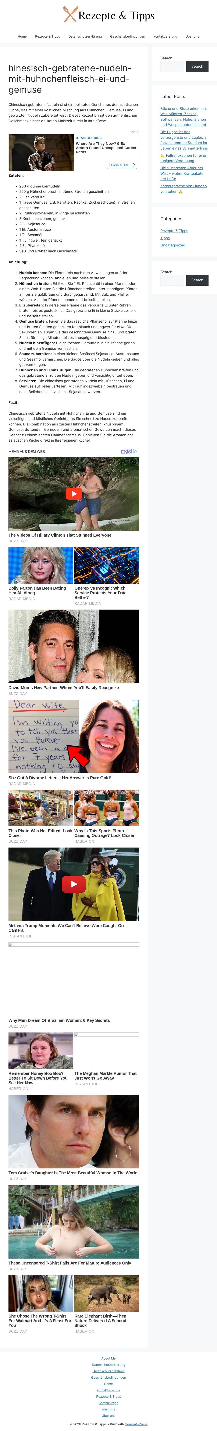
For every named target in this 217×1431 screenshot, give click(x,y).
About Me (108, 1358)
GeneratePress (136, 1424)
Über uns (192, 36)
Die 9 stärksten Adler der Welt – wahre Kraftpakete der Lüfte (181, 173)
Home (22, 36)
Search (166, 58)
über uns (108, 1409)
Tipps (165, 238)
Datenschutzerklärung (85, 36)
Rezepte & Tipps (47, 36)
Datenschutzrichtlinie (109, 1371)
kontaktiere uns (165, 36)
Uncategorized (172, 245)
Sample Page (108, 1403)
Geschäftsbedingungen (127, 36)
